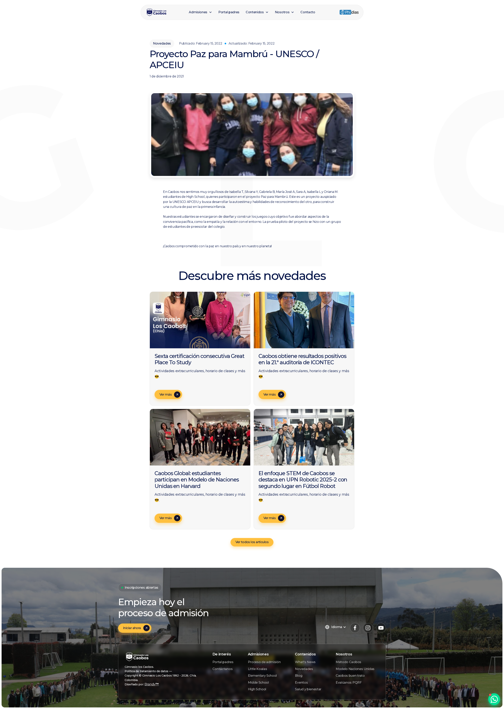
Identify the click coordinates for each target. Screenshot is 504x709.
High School (257, 689)
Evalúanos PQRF (349, 682)
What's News (305, 662)
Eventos (301, 682)
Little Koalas (257, 669)
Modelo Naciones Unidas (355, 669)
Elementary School (262, 675)
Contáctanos (222, 669)
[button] (200, 12)
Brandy (152, 684)
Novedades (304, 669)
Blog (298, 675)
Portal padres (222, 662)
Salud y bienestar (308, 689)
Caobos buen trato (350, 675)
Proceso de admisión (264, 662)
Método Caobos (348, 662)
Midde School (258, 682)
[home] (165, 12)
